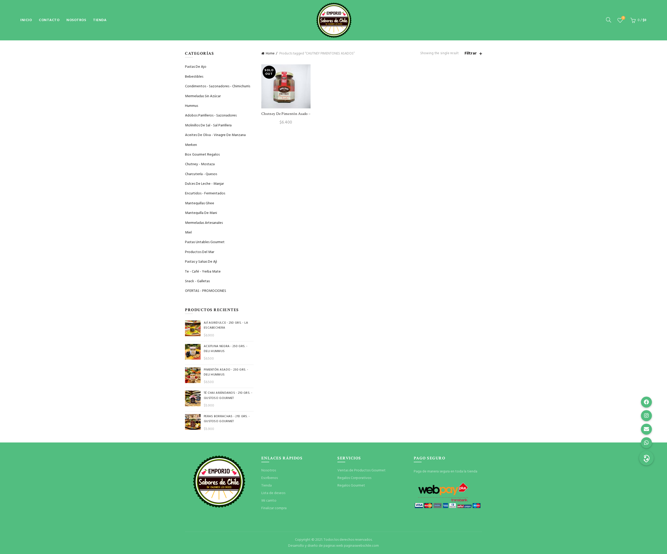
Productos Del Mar (199, 252)
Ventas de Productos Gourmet (361, 470)
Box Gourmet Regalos (202, 155)
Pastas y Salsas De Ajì (201, 262)
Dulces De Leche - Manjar (204, 184)
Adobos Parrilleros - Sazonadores (211, 116)
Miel (188, 233)
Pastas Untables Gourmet (205, 242)
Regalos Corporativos (354, 478)
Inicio (26, 20)
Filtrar (471, 53)
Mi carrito (268, 501)
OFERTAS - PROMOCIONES (205, 291)
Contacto (49, 20)
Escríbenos (269, 478)
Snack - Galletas (197, 281)
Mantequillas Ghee (199, 203)
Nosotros (76, 20)
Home (270, 53)
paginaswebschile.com (361, 546)
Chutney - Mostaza (200, 164)
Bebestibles (194, 77)
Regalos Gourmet (351, 486)
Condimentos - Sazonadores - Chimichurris (217, 86)
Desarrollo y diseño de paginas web (315, 546)
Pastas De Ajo (195, 67)
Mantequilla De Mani (201, 213)
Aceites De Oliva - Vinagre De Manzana (215, 135)
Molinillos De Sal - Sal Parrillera (208, 125)
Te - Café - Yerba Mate (203, 272)
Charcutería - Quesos (201, 174)
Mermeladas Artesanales (204, 223)
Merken (191, 145)
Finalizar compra (274, 508)
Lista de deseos (623, 18)
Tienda (99, 20)
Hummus (191, 106)
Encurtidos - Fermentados (205, 193)
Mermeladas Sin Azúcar (203, 96)
